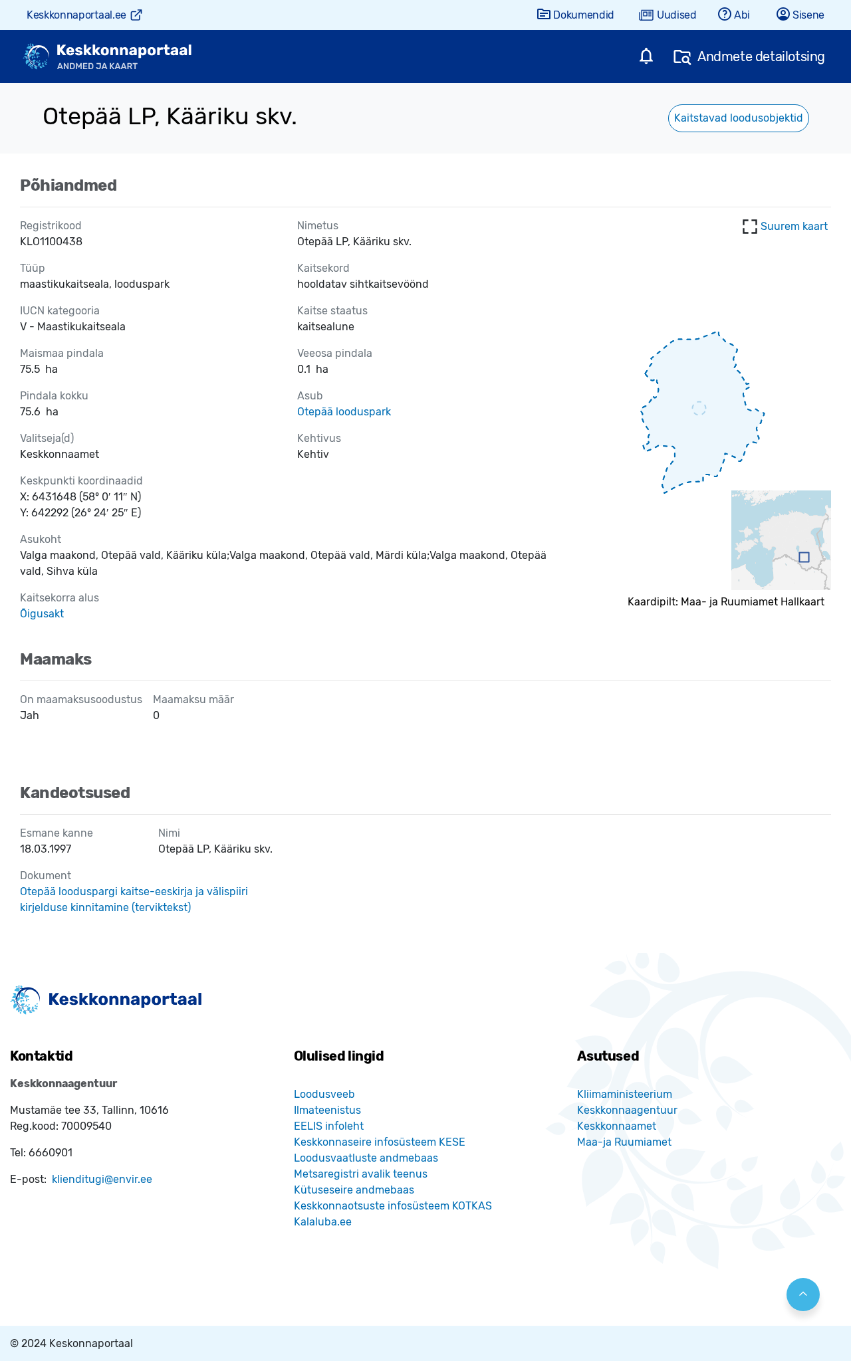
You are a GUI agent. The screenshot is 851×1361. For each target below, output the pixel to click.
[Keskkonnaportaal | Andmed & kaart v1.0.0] (107, 56)
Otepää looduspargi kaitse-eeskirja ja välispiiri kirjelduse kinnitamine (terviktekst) (134, 899)
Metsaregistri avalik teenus (360, 1174)
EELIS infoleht (329, 1126)
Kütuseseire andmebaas (354, 1190)
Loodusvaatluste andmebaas (366, 1158)
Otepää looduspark (344, 411)
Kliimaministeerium (624, 1094)
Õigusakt (42, 613)
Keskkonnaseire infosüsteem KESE (379, 1142)
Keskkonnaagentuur (627, 1110)
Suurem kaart (794, 226)
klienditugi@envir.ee (102, 1179)
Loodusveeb (324, 1094)
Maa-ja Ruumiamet (624, 1142)
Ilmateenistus (327, 1110)
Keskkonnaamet (616, 1126)
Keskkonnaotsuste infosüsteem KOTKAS (393, 1206)
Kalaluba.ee (323, 1221)
